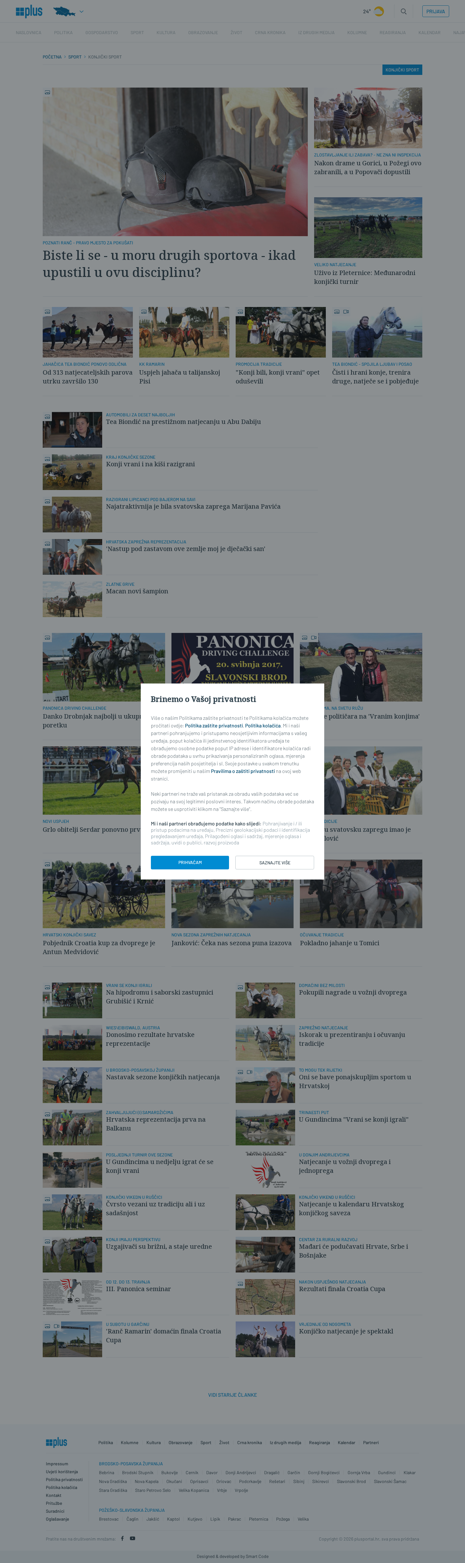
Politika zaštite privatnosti (214, 725)
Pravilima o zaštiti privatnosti (243, 771)
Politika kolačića (263, 725)
